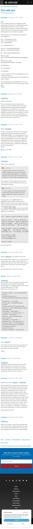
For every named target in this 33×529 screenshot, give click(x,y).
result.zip (10, 287)
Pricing (16, 493)
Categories (8, 439)
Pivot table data (8, 10)
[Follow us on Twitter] (10, 481)
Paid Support (16, 503)
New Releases (16, 491)
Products (16, 489)
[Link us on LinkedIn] (13, 481)
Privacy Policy (4, 442)
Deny (23, 523)
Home (2, 439)
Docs (16, 496)
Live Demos (16, 498)
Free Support (16, 500)
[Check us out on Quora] (20, 481)
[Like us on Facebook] (7, 481)
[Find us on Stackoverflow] (17, 481)
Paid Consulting (16, 505)
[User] (27, 2)
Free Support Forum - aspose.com (9, 6)
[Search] (31, 2)
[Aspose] (11, 2)
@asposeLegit (4, 98)
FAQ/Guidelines (16, 439)
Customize (9, 523)
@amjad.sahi (8, 128)
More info (19, 517)
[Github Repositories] (23, 481)
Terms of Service (26, 439)
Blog (16, 507)
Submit (16, 466)
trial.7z (4, 149)
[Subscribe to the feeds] (27, 481)
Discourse (9, 446)
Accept (16, 520)
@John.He (7, 342)
